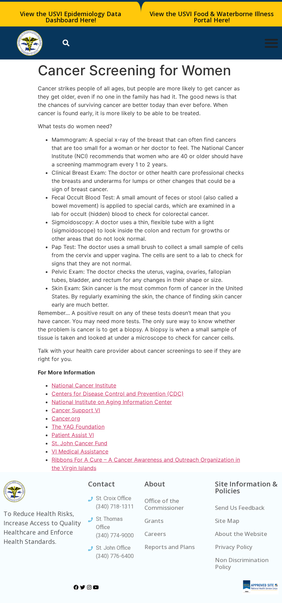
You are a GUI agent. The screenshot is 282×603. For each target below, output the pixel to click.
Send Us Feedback (239, 508)
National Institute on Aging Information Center (112, 401)
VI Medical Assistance (80, 451)
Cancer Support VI (76, 410)
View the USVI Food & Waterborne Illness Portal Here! (212, 17)
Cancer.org (66, 418)
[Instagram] (89, 587)
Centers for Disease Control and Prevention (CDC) (118, 393)
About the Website (241, 534)
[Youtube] (95, 587)
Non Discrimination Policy (242, 563)
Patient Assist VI (73, 434)
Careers (155, 534)
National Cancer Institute (84, 385)
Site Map (227, 521)
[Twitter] (82, 587)
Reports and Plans (169, 547)
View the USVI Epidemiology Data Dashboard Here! (70, 17)
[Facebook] (76, 587)
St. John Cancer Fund (79, 443)
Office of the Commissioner (164, 504)
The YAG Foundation (78, 426)
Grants (153, 521)
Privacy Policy (233, 547)
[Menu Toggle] (271, 43)
